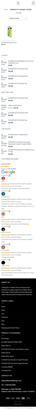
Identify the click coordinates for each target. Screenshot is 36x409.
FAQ (2, 321)
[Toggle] (34, 310)
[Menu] (2, 3)
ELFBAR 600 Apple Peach (9, 42)
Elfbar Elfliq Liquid (7, 356)
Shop (3, 310)
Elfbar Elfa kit (5, 353)
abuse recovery (11, 407)
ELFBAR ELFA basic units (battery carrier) (15, 349)
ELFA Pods (5, 338)
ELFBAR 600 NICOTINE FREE (11, 342)
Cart (2, 314)
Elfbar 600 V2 (5, 345)
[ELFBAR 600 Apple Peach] (9, 31)
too (19, 407)
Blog (2, 324)
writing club (30, 407)
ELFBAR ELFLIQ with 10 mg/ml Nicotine (14, 360)
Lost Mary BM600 (7, 367)
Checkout (4, 317)
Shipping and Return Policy (10, 328)
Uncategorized (6, 370)
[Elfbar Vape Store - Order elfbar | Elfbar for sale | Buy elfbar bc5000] (18, 3)
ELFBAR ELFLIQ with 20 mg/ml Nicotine (14, 363)
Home (6, 9)
